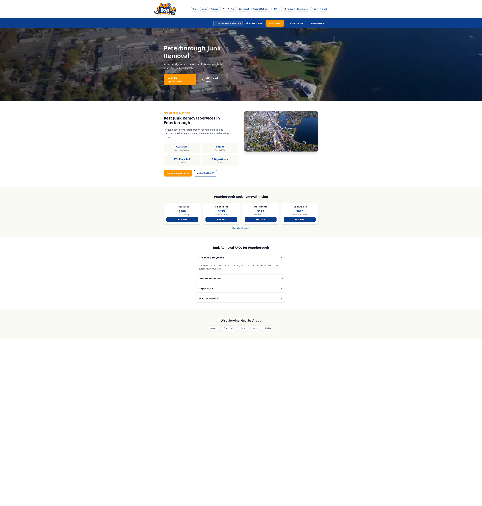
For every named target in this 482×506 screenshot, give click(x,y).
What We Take (229, 9)
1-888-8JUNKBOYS (319, 23)
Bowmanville (229, 328)
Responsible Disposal (261, 9)
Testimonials (288, 9)
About (204, 9)
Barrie (244, 328)
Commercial (244, 9)
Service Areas (302, 9)
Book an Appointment (175, 79)
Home (194, 9)
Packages (215, 9)
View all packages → (241, 228)
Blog (314, 9)
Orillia (255, 328)
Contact (323, 9)
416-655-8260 (296, 23)
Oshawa (213, 328)
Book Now (275, 23)
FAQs (276, 9)
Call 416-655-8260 (212, 79)
